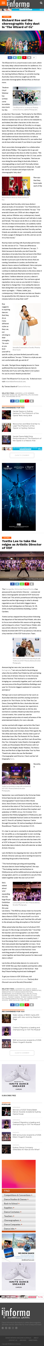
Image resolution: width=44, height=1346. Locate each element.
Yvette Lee (24, 1000)
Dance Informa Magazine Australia (18, 1338)
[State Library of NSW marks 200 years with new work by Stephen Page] (6, 1018)
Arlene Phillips (24, 395)
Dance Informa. (24, 386)
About (36, 1338)
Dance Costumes (12, 1212)
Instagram (6, 670)
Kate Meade (17, 994)
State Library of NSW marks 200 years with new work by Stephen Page (26, 1017)
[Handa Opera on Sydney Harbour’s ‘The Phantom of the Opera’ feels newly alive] (6, 414)
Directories (33, 1340)
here (12, 759)
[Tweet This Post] (14, 57)
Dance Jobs (9, 1228)
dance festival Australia (20, 990)
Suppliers (8, 1207)
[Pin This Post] (24, 57)
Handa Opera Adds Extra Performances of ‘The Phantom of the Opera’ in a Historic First (27, 438)
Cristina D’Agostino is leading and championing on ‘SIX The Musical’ (26, 1029)
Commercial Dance (23, 989)
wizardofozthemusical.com (15, 381)
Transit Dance (14, 997)
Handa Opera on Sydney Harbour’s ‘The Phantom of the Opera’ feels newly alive (26, 413)
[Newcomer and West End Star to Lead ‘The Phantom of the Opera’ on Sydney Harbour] (6, 427)
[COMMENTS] (34, 57)
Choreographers (11, 1220)
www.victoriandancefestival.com (14, 979)
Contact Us (13, 1340)
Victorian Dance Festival (12, 998)
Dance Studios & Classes (15, 1199)
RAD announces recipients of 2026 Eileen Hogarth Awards (27, 1041)
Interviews (6, 994)
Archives (23, 1340)
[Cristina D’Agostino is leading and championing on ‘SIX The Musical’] (6, 1031)
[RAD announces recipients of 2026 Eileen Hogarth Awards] (6, 1043)
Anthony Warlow (9, 395)
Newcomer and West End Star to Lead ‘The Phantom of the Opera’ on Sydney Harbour (26, 426)
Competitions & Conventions (17, 1195)
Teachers (8, 1216)
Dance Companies (12, 1224)
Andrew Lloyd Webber (24, 393)
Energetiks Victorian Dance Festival (20, 589)
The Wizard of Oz (13, 396)
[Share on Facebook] (10, 57)
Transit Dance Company (30, 997)
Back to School (11, 1203)
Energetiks (36, 990)
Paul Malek (27, 994)
